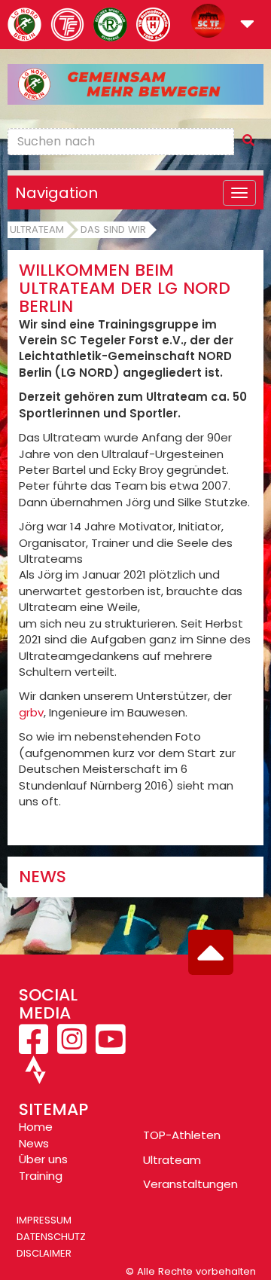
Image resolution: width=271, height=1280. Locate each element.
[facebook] (35, 1047)
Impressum (44, 1220)
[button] (247, 25)
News (34, 1143)
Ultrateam (37, 229)
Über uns (43, 1159)
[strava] (34, 1076)
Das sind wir (113, 229)
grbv (31, 712)
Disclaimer (44, 1253)
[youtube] (109, 1047)
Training (40, 1176)
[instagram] (72, 1047)
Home (36, 1127)
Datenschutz (51, 1237)
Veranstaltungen (190, 1184)
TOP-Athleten (182, 1135)
